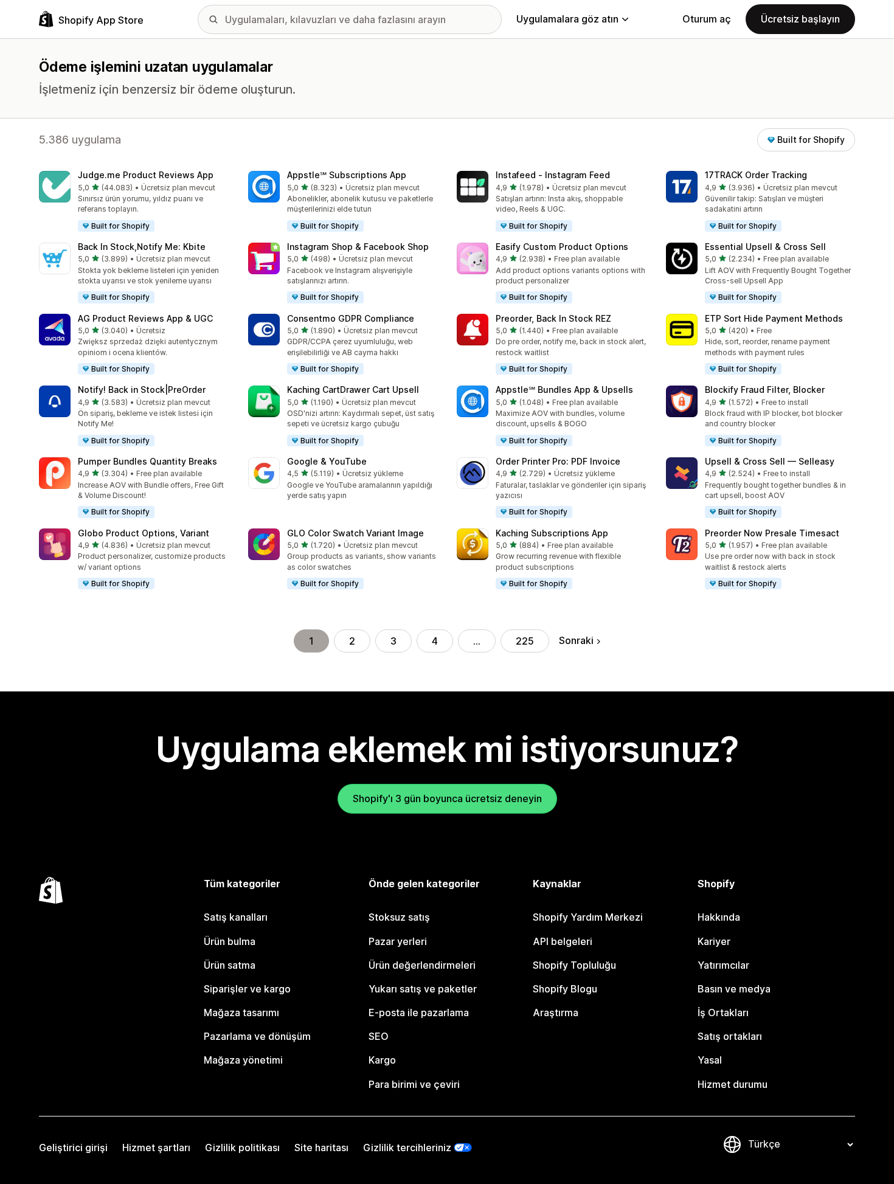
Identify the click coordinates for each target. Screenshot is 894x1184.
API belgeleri (562, 941)
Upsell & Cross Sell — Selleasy (769, 461)
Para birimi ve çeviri (414, 1084)
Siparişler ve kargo (247, 989)
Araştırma (555, 1012)
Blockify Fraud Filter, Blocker (765, 389)
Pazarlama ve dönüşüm (257, 1036)
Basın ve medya (734, 989)
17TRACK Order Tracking (756, 175)
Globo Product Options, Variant (143, 533)
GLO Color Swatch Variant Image (355, 533)
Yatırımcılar (723, 965)
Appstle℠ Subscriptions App (346, 175)
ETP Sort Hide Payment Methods (774, 318)
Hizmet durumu (733, 1084)
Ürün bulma (229, 941)
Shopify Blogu (565, 989)
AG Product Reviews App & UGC (145, 318)
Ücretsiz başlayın (800, 19)
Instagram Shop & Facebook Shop (358, 246)
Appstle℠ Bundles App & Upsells (564, 389)
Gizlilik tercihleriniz (407, 1147)
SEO (379, 1036)
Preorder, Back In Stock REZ (553, 318)
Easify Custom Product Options (562, 246)
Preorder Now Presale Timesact (772, 533)
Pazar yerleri (398, 941)
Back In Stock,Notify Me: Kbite (142, 246)
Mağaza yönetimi (243, 1060)
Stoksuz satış (399, 917)
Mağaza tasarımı (241, 1012)
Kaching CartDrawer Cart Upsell (353, 389)
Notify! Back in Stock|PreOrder (142, 389)
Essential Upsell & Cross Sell (765, 246)
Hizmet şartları (156, 1147)
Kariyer (714, 941)
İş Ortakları (723, 1012)
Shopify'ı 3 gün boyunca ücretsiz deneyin (447, 798)
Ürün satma (229, 965)
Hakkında (719, 917)
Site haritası (321, 1147)
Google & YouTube (327, 461)
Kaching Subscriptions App (552, 533)
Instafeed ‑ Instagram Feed (553, 175)
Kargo (382, 1060)
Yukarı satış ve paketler (423, 989)
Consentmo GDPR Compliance (350, 318)
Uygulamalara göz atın (567, 19)
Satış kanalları (236, 917)
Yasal (710, 1060)
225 (525, 641)
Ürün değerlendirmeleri (422, 965)
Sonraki (576, 640)
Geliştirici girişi (73, 1147)
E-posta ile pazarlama (419, 1012)
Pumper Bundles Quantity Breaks (147, 461)
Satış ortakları (730, 1036)
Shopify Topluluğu (574, 965)
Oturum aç (706, 19)
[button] (134, 202)
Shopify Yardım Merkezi (588, 917)
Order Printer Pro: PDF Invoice (558, 461)
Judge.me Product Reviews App (145, 175)
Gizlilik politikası (242, 1147)
